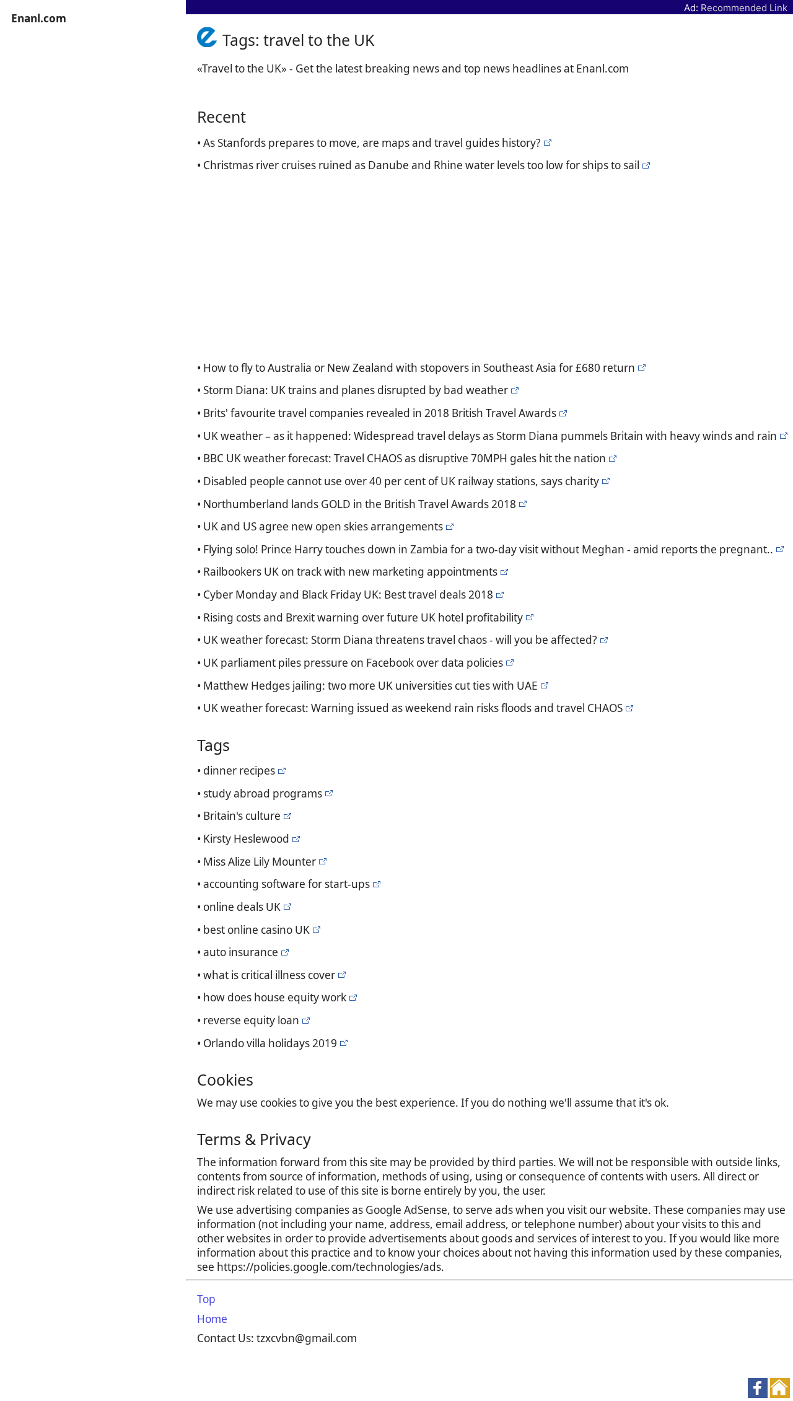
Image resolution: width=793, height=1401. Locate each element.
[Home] (209, 39)
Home (212, 1319)
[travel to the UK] (546, 143)
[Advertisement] (492, 264)
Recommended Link (744, 8)
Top (206, 1299)
